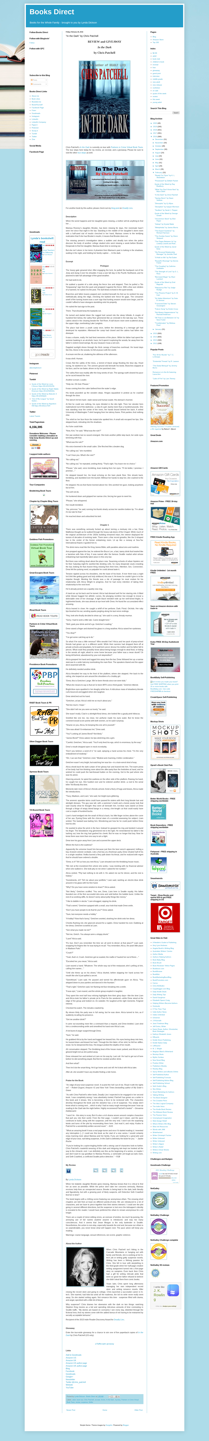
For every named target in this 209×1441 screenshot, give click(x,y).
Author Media (158, 954)
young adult (157, 102)
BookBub (156, 974)
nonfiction (156, 88)
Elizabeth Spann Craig (161, 1000)
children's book (158, 62)
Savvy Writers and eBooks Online (165, 1072)
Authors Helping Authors (162, 957)
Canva (155, 983)
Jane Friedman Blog (160, 1023)
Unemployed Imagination (162, 1118)
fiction (103, 1400)
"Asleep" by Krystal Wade (164, 224)
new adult (156, 82)
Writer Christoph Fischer (162, 1135)
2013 (155, 340)
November (159, 143)
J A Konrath (157, 1021)
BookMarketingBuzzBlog (162, 977)
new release (157, 85)
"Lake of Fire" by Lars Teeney (164, 379)
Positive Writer (158, 1063)
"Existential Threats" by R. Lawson (166, 361)
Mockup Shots (158, 1054)
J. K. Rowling (159, 1295)
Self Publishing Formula (162, 1077)
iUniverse (156, 1018)
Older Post (138, 1410)
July (157, 156)
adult (74, 1400)
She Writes (157, 1089)
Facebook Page (38, 108)
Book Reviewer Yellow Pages (164, 966)
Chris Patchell (89, 1400)
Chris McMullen (158, 986)
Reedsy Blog (157, 1069)
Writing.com (157, 1153)
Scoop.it (35, 131)
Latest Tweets (35, 416)
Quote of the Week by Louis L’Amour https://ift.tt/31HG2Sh (43, 385)
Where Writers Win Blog (162, 1124)
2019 (155, 127)
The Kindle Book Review (162, 1109)
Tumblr (34, 134)
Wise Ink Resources (160, 1127)
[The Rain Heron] (36, 347)
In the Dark (85, 147)
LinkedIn (35, 119)
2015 (155, 333)
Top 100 (156, 42)
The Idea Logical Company (163, 1103)
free (154, 67)
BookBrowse (157, 971)
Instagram (35, 116)
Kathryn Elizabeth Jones (162, 1034)
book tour (80, 1400)
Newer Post (70, 1410)
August (158, 153)
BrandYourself (37, 105)
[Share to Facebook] (116, 1396)
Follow (32, 43)
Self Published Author (161, 1075)
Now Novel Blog (159, 1060)
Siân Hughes (48, 313)
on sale (155, 91)
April (157, 166)
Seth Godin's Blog (159, 1086)
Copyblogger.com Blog (161, 989)
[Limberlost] (36, 304)
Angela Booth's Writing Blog (163, 948)
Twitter (34, 136)
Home (105, 1410)
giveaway (156, 70)
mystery (117, 1400)
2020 (155, 123)
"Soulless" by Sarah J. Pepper (166, 210)
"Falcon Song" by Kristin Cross (166, 309)
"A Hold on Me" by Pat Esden (166, 257)
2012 (155, 343)
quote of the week (159, 93)
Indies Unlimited (159, 1015)
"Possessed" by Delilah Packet (166, 181)
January (158, 329)
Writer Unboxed (159, 1138)
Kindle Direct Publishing (162, 1040)
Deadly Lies (127, 208)
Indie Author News (160, 1012)
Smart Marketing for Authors (163, 1092)
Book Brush (157, 963)
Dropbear (44, 269)
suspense (84, 1402)
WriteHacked (157, 1132)
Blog (154, 37)
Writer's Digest (158, 1144)
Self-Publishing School (161, 1083)
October (158, 146)
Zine (33, 139)
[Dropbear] (36, 283)
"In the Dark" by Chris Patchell (166, 195)
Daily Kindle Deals (159, 992)
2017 (155, 133)
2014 (155, 337)
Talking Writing (158, 1095)
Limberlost (44, 290)
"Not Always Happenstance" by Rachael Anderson (166, 313)
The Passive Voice (160, 1115)
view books (175, 1182)
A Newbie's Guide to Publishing (164, 942)
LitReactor (156, 1046)
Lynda (160, 1174)
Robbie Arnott (48, 294)
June (157, 159)
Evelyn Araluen (48, 273)
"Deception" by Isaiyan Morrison (167, 207)
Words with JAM (159, 1129)
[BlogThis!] (112, 1396)
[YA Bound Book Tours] (42, 837)
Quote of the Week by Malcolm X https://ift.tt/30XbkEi (44, 395)
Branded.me (36, 102)
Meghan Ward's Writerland (163, 1051)
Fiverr (34, 110)
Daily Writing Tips (159, 995)
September (159, 149)
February (159, 172)
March (157, 169)
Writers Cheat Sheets (161, 1150)
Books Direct (52, 12)
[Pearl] (36, 326)
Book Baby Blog (159, 960)
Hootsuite (156, 1006)
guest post (157, 73)
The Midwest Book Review (163, 1112)
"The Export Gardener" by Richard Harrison (165, 232)
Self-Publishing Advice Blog (163, 1080)
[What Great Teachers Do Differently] (36, 262)
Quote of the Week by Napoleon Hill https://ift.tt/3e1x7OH (44, 405)
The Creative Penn (160, 1101)
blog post (115, 208)
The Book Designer (160, 1098)
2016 (155, 136)
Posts (34, 80)
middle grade (158, 79)
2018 (155, 130)
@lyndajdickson (35, 368)
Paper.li (34, 125)
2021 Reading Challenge (165, 1170)
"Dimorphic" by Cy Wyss (164, 203)
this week (156, 99)
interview (156, 76)
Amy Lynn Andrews (160, 945)
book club (156, 59)
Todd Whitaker (48, 254)
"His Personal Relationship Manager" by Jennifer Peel (166, 253)
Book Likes (36, 99)
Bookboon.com (158, 969)
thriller (91, 1402)
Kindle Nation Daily (160, 1043)
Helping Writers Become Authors (165, 1003)
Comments (36, 84)
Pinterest (35, 128)
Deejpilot (109, 1425)
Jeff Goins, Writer (159, 1026)
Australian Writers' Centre (162, 951)
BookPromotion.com (160, 980)
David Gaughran (159, 997)
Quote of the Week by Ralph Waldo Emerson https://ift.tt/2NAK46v (45, 390)
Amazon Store (158, 40)
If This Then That (159, 1009)
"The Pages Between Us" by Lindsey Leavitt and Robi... (166, 242)
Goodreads (36, 113)
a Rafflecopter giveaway (104, 1344)
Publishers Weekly (160, 1066)
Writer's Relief (158, 1147)
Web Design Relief (160, 1121)
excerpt (97, 1400)
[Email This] (109, 1396)
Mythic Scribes (158, 1057)
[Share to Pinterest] (119, 1396)
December (159, 139)
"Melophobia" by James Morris (166, 227)
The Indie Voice (158, 1106)
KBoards (156, 1037)
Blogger (126, 1425)
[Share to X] (114, 1396)
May (157, 163)
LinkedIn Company (39, 122)
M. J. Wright (157, 1049)
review (78, 1402)
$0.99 (155, 53)
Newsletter (70, 1379)
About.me (35, 96)
